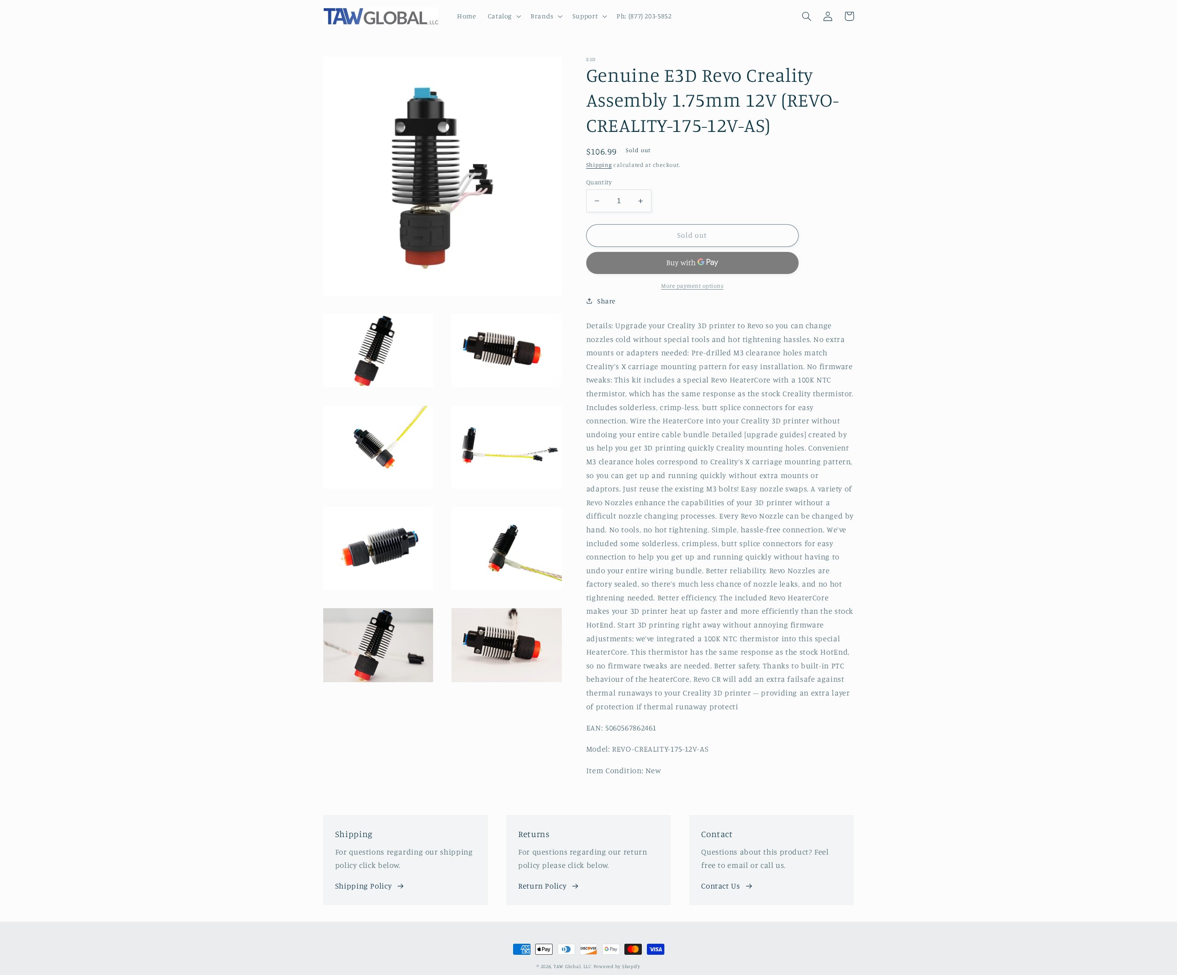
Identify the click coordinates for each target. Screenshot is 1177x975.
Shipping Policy (363, 885)
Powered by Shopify (617, 966)
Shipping (599, 164)
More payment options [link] (692, 285)
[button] (503, 16)
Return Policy (542, 885)
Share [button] (606, 301)
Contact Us (720, 885)
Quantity (598, 182)
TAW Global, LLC (573, 966)
